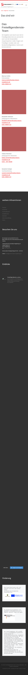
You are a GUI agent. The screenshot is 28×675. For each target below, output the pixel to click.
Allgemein (6, 10)
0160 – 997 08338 (7, 161)
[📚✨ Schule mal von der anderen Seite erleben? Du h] (12, 440)
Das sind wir (4, 209)
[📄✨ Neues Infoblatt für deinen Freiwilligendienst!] (12, 545)
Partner (3, 220)
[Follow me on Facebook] (3, 1)
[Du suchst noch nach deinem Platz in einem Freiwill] (12, 303)
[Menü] (26, 5)
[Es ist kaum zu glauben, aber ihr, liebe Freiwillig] (12, 347)
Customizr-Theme (22, 668)
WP (9, 668)
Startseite (4, 207)
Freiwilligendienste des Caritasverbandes (14, 664)
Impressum (4, 215)
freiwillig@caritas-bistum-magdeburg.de (13, 253)
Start (2, 10)
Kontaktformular (5, 213)
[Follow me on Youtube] (7, 1)
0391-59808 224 (6, 177)
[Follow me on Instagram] (5, 1)
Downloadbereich (6, 211)
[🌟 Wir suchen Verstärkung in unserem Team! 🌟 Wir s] (12, 393)
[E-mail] (1, 1)
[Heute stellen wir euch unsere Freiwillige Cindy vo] (12, 495)
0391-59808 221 (6, 84)
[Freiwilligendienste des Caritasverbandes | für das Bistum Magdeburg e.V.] (12, 4)
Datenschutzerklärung (6, 218)
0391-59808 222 (6, 124)
